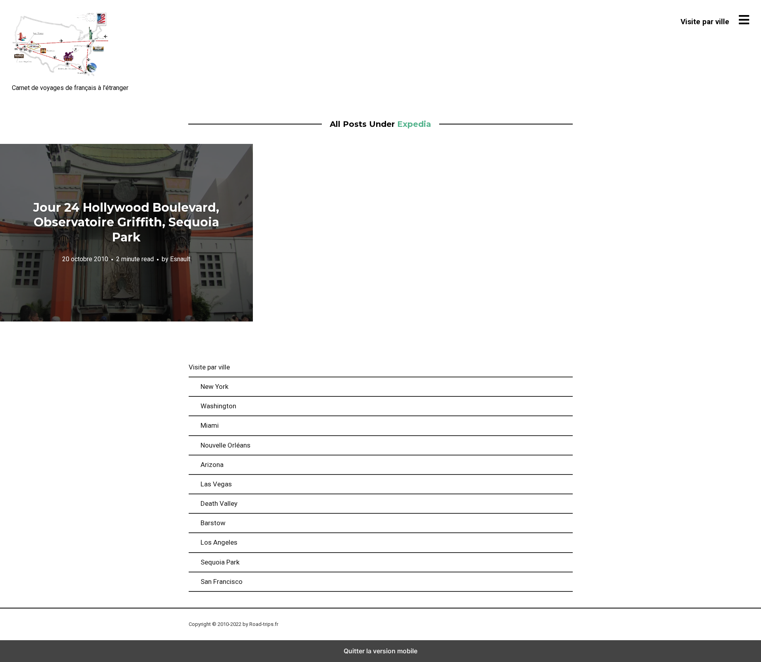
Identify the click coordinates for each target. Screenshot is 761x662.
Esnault (180, 259)
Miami (210, 425)
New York (214, 386)
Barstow (213, 523)
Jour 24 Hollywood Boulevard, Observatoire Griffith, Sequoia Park (126, 222)
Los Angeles (219, 542)
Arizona (212, 465)
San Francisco (222, 581)
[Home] (60, 45)
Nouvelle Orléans (225, 445)
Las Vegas (216, 484)
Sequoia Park (220, 562)
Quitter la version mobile (380, 651)
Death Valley (219, 503)
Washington (218, 406)
